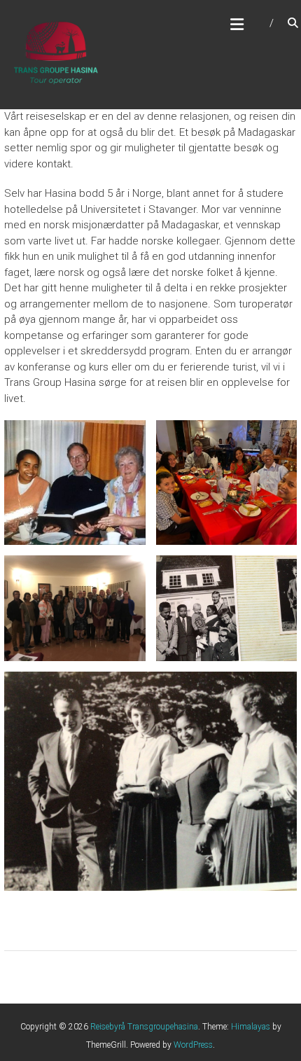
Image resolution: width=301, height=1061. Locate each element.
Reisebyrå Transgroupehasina (144, 1027)
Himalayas (250, 1027)
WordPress (193, 1045)
